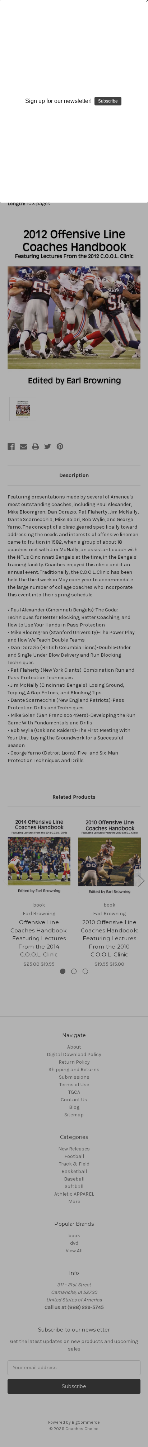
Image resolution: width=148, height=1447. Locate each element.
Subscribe (108, 101)
